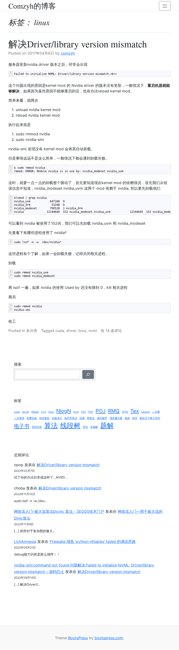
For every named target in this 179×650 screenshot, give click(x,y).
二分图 (156, 411)
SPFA (125, 411)
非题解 (94, 427)
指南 (127, 418)
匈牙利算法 (70, 418)
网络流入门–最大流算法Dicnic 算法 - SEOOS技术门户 (59, 511)
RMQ (114, 411)
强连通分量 (116, 418)
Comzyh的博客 (32, 5)
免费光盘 (32, 418)
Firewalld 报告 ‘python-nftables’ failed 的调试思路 (93, 541)
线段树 (70, 425)
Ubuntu (145, 411)
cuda (59, 330)
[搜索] (88, 374)
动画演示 (57, 418)
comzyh (68, 53)
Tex (134, 411)
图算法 (91, 418)
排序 (134, 418)
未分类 (31, 330)
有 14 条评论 (111, 330)
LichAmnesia (25, 541)
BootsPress (78, 638)
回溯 (82, 418)
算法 (51, 425)
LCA (43, 411)
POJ (101, 411)
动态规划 (44, 418)
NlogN (63, 411)
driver (71, 330)
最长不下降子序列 (150, 418)
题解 (107, 425)
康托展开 (102, 418)
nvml (93, 330)
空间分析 (37, 427)
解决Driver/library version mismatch (77, 44)
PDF (90, 411)
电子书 (21, 426)
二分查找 (19, 418)
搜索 (17, 364)
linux (82, 330)
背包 (85, 427)
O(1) (83, 411)
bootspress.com (109, 638)
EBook (35, 411)
